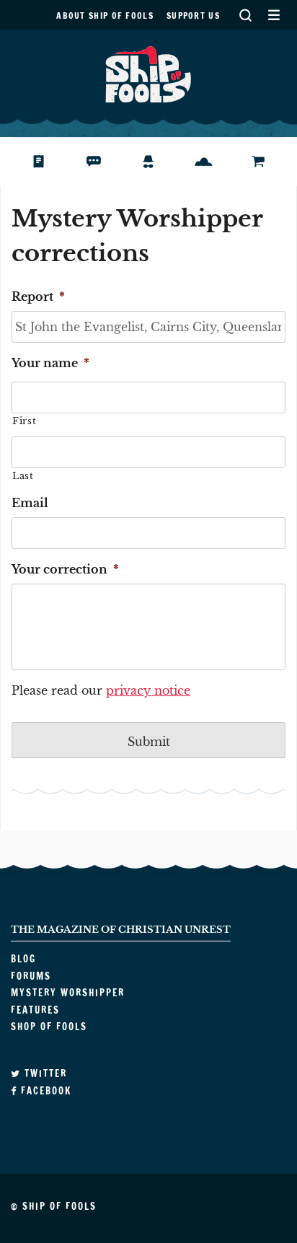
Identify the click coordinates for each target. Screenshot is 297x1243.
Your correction (65, 569)
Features (214, 162)
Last (23, 476)
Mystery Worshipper (159, 162)
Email (30, 503)
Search (245, 15)
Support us (193, 15)
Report (38, 296)
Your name (50, 363)
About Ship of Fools (105, 15)
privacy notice (148, 690)
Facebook (44, 1090)
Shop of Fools (270, 162)
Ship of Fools (148, 73)
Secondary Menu (273, 15)
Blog (45, 162)
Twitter (44, 1073)
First (24, 421)
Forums (104, 162)
